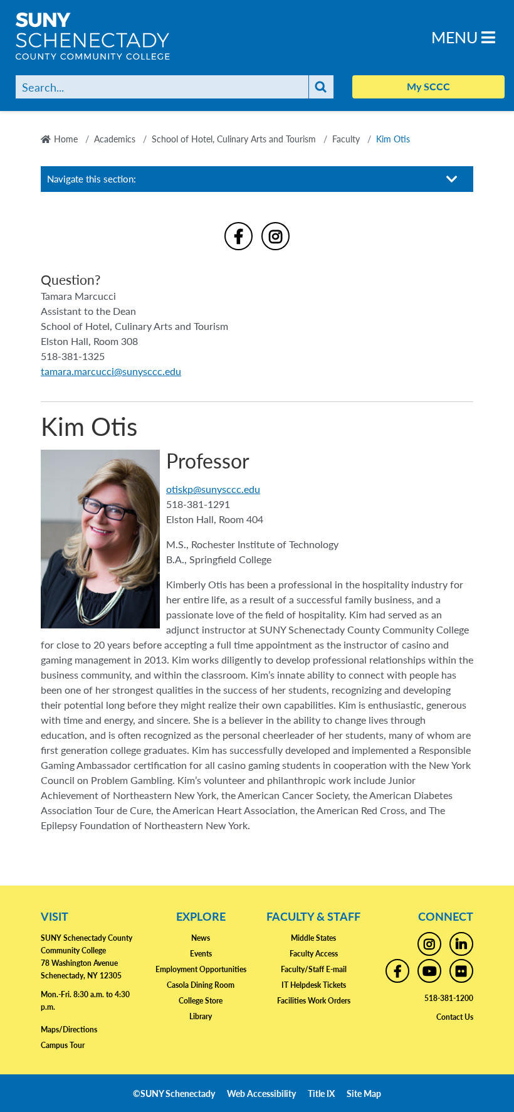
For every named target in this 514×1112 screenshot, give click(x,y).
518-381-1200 (448, 998)
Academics (114, 138)
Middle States (313, 938)
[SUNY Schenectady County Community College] (110, 36)
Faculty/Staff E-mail (314, 969)
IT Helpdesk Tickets (313, 985)
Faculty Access (314, 953)
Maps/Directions (69, 1029)
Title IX (321, 1093)
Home (66, 138)
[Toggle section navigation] (452, 179)
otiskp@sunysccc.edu (213, 489)
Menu (456, 37)
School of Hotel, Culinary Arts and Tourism (234, 138)
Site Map (364, 1093)
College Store (201, 1000)
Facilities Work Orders (313, 1000)
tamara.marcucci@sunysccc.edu (111, 371)
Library (200, 1016)
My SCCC (428, 86)
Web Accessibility (261, 1093)
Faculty (346, 138)
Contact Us (454, 1017)
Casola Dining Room (200, 985)
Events (201, 953)
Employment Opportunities (200, 969)
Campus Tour (63, 1045)
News (200, 938)
